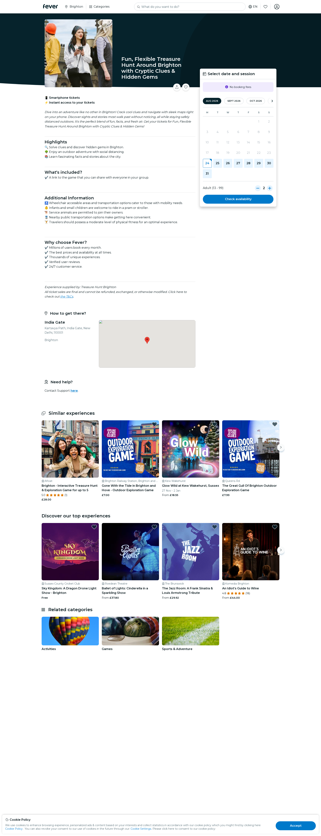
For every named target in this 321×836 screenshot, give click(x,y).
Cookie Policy (14, 828)
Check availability (238, 199)
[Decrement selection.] (258, 188)
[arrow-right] (272, 101)
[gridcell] (207, 163)
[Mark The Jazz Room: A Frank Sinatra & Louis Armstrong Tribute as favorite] (214, 526)
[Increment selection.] (270, 188)
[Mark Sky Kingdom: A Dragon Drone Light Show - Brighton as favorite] (94, 526)
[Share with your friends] (177, 87)
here (74, 390)
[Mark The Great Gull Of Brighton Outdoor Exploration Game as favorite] (274, 424)
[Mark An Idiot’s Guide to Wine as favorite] (274, 526)
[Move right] (281, 447)
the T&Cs (66, 296)
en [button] (255, 6)
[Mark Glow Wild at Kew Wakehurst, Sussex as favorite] (214, 424)
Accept (295, 825)
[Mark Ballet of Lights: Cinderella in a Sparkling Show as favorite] (154, 526)
